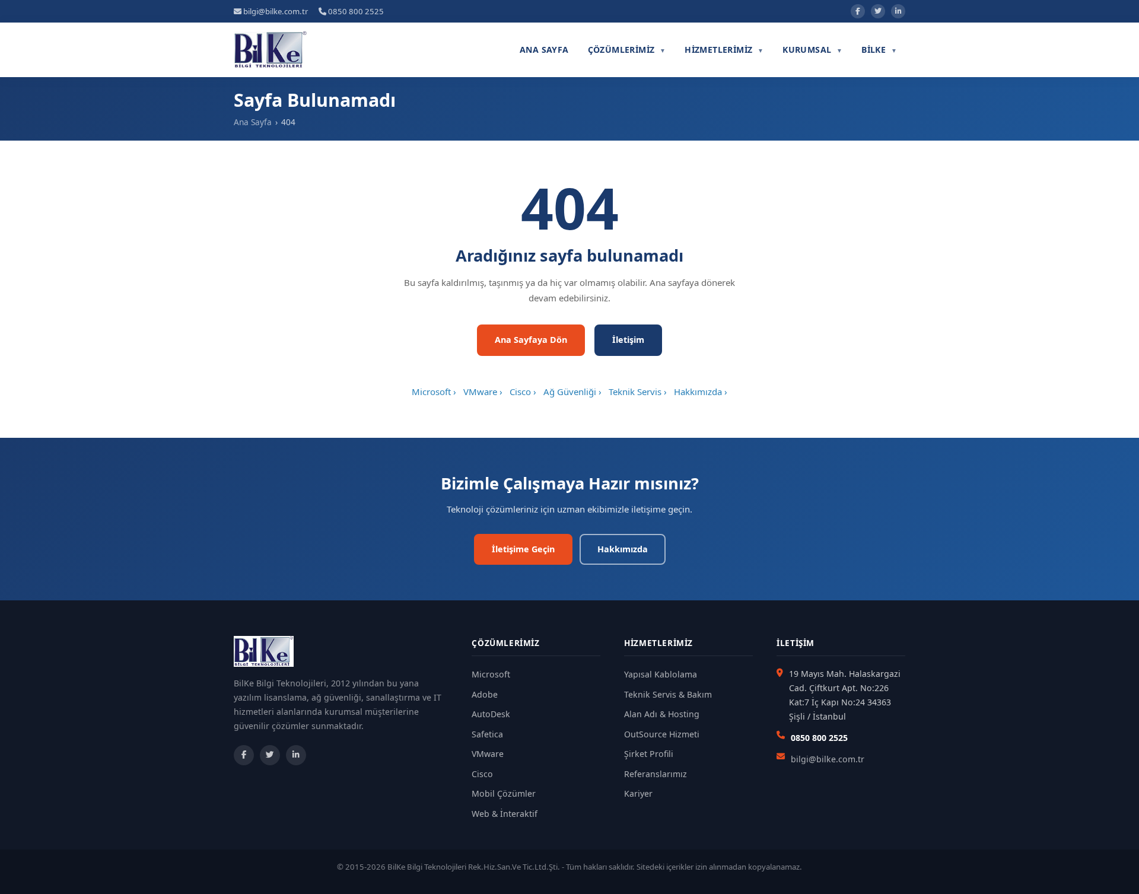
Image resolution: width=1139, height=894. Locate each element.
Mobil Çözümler (504, 793)
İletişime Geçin (523, 549)
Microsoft (491, 674)
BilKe (879, 49)
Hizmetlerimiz (724, 49)
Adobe (485, 694)
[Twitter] (878, 11)
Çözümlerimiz (627, 49)
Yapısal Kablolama (660, 674)
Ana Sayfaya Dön (531, 339)
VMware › (482, 391)
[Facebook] (858, 11)
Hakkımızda (622, 549)
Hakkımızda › (700, 391)
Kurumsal (812, 49)
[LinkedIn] (898, 11)
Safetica (487, 734)
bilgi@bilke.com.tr (274, 11)
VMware (488, 753)
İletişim (628, 339)
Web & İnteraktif (504, 813)
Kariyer (638, 793)
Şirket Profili (648, 753)
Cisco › (523, 391)
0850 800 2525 (355, 11)
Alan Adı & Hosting (661, 714)
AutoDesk (491, 714)
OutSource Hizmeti (661, 734)
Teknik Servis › (638, 391)
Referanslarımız (655, 774)
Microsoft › (434, 391)
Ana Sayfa (544, 49)
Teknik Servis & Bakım (668, 694)
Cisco (482, 774)
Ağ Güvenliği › (572, 391)
